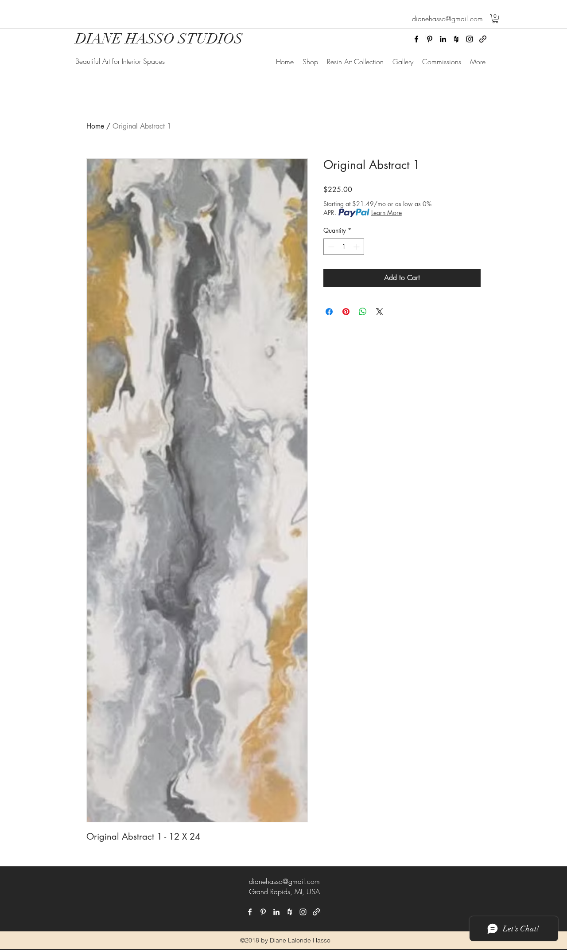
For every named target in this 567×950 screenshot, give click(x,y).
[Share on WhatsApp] (362, 311)
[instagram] (469, 39)
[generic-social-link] (482, 39)
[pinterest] (429, 39)
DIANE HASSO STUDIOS (159, 38)
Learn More (386, 212)
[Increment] (357, 246)
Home (95, 126)
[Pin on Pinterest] (346, 311)
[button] (495, 18)
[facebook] (416, 39)
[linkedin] (443, 39)
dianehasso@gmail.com (284, 881)
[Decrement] (330, 246)
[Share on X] (379, 311)
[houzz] (456, 39)
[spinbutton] (344, 246)
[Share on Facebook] (329, 311)
